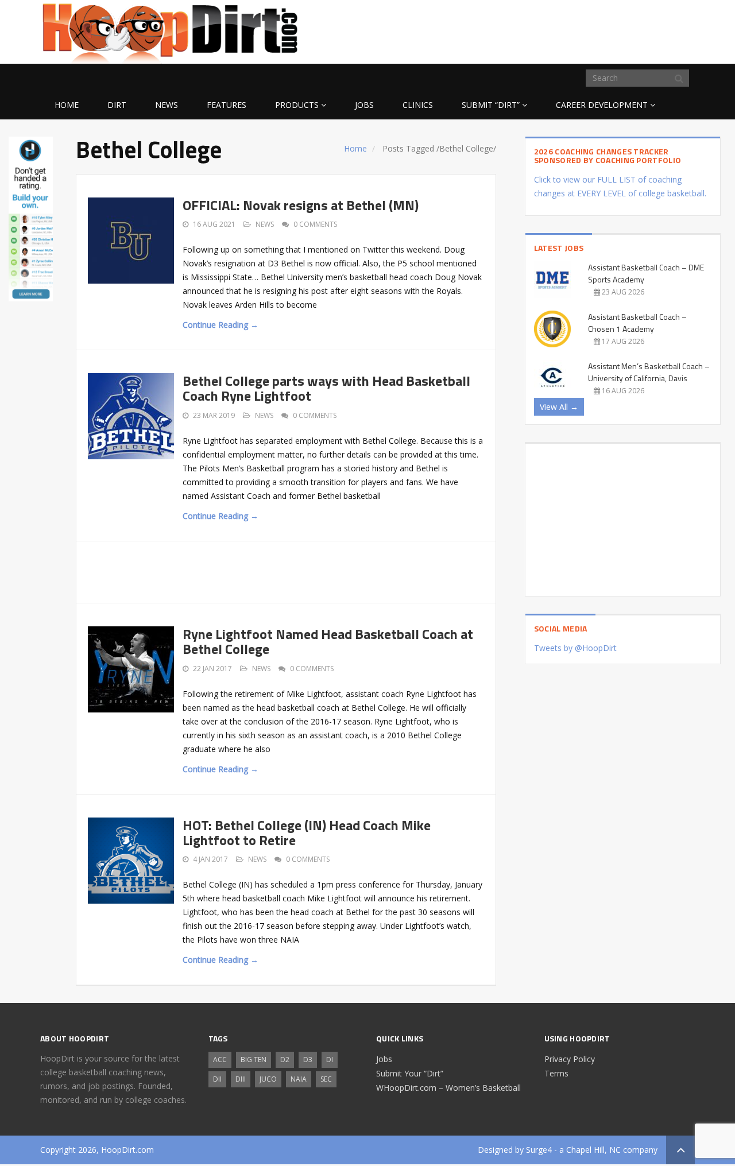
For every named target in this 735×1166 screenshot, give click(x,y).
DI (329, 1059)
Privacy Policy (569, 1058)
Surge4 (539, 1149)
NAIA (299, 1079)
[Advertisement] (603, 30)
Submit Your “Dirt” (409, 1073)
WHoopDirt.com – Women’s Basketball (448, 1087)
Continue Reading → (220, 324)
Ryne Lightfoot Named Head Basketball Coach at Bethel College (328, 641)
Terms (556, 1073)
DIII (240, 1079)
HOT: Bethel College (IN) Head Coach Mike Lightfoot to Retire (307, 832)
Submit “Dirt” (491, 104)
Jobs (364, 104)
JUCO (268, 1079)
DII (217, 1079)
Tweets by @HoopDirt (575, 647)
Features (226, 104)
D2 (284, 1059)
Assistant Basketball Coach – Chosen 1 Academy (637, 323)
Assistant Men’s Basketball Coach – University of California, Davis (649, 372)
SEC (326, 1079)
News (166, 104)
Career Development (602, 104)
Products (297, 104)
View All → (559, 406)
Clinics (418, 104)
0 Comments (315, 224)
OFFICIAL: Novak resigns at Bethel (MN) (301, 205)
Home (67, 104)
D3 (307, 1059)
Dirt (116, 104)
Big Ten (253, 1059)
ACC (220, 1059)
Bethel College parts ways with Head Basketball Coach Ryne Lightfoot (326, 388)
